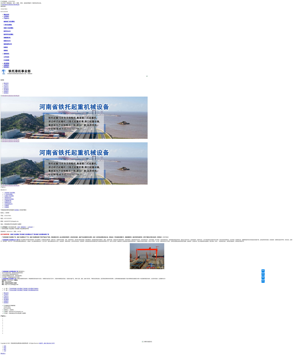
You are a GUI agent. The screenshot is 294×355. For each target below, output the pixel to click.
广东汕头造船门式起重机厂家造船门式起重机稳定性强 (23, 290)
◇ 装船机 (6, 207)
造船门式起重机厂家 (15, 234)
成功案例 (6, 63)
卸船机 (6, 47)
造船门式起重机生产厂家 (28, 234)
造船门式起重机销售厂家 (42, 234)
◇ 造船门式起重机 (9, 195)
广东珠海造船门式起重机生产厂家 (10, 239)
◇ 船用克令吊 (7, 197)
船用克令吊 (7, 31)
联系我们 (6, 67)
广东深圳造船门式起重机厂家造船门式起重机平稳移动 (23, 288)
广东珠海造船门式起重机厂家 (9, 278)
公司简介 (6, 16)
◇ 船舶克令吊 (7, 202)
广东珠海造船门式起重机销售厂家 (10, 271)
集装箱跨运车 (8, 44)
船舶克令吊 (7, 41)
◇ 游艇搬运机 (7, 200)
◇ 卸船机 (6, 205)
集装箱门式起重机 (9, 21)
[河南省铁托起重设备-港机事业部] (10, 4)
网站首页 (6, 14)
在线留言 (6, 65)
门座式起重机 (8, 25)
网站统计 (3, 353)
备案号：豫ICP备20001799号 (47, 343)
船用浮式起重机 (8, 34)
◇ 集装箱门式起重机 (9, 192)
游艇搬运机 (7, 37)
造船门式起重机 (8, 28)
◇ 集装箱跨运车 (8, 204)
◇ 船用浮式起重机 (9, 199)
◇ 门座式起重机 (8, 194)
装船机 (6, 50)
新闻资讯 (6, 53)
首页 (18, 227)
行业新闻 (6, 60)
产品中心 (6, 18)
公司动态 (6, 57)
